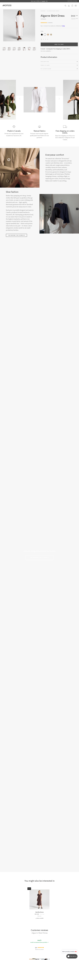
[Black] (42, 35)
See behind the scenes (16, 235)
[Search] (65, 6)
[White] (45, 35)
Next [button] (30, 25)
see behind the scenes (39, 557)
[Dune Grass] (51, 35)
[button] (46, 23)
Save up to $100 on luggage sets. (39, 1)
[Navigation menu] (76, 6)
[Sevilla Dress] (39, 899)
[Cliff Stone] (48, 35)
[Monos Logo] (7, 5)
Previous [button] (8, 25)
